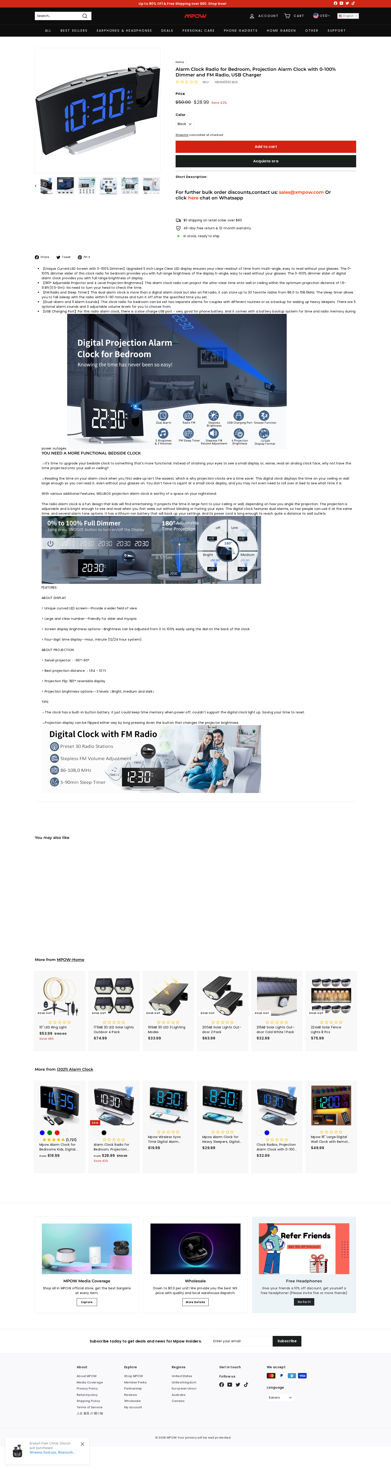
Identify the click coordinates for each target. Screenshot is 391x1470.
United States (182, 1376)
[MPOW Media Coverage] (87, 1249)
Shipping (182, 135)
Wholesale (132, 1401)
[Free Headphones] (304, 1248)
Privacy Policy (87, 1388)
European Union (184, 1388)
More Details (195, 1302)
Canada (178, 1401)
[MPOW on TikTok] (246, 1384)
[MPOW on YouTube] (229, 1384)
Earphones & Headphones (125, 30)
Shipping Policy (88, 1401)
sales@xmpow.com (301, 192)
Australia (178, 1395)
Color (181, 114)
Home (180, 62)
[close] (82, 1444)
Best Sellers (74, 30)
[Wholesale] (195, 1249)
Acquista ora (265, 161)
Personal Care (199, 30)
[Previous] (38, 186)
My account (133, 1407)
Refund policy (87, 1395)
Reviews (130, 1395)
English (348, 16)
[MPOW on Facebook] (221, 1384)
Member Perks (135, 1382)
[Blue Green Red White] (59, 1133)
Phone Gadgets (241, 30)
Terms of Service (90, 1407)
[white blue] (277, 1133)
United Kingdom (184, 1382)
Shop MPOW (133, 1376)
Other (312, 30)
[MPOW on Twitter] (238, 1384)
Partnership (133, 1388)
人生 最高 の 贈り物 (90, 1413)
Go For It (304, 1302)
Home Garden (281, 30)
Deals (167, 30)
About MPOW (87, 1376)
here (193, 198)
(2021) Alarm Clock (75, 1069)
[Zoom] (97, 110)
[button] (187, 82)
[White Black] (59, 901)
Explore (86, 1302)
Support (337, 30)
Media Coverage (90, 1382)
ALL (48, 30)
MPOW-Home (70, 959)
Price (180, 93)
